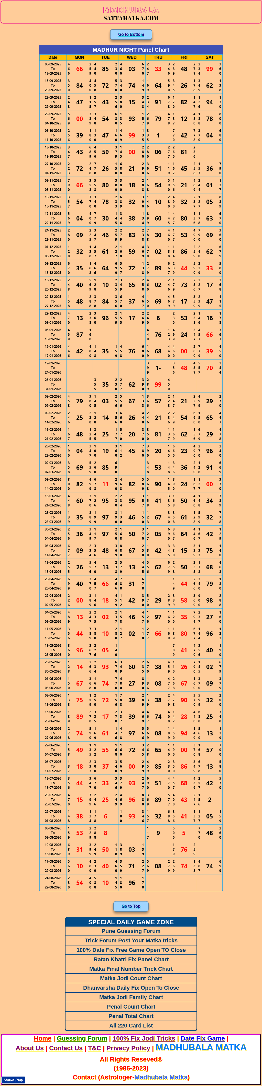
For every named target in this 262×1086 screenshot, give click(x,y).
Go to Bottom (131, 34)
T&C (94, 1048)
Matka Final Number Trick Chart (131, 969)
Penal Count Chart (131, 1006)
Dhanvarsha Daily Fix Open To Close (131, 988)
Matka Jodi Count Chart (131, 978)
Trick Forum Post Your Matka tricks (131, 940)
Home (42, 1038)
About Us (30, 1048)
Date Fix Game (203, 1038)
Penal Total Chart (131, 1016)
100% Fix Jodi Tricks (144, 1038)
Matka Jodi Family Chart (131, 997)
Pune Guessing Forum (131, 931)
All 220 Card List (131, 1025)
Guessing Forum (82, 1038)
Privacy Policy (128, 1048)
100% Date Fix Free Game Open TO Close (131, 950)
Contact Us (66, 1048)
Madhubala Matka (201, 1047)
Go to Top (131, 906)
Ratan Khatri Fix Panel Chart (131, 959)
